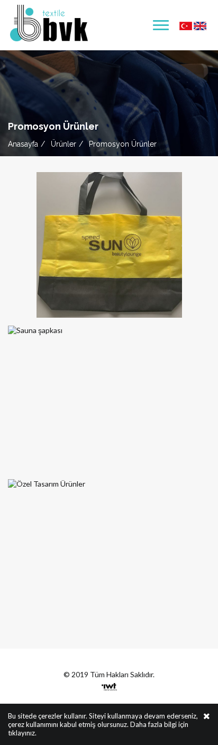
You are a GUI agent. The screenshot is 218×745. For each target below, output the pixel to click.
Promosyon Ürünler (123, 144)
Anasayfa (23, 144)
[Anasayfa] (49, 21)
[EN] (200, 25)
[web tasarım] (109, 683)
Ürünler (63, 144)
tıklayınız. (22, 733)
